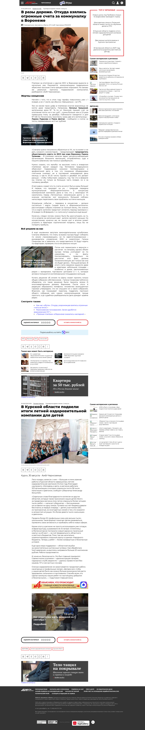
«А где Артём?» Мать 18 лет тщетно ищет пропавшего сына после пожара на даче (110, 443)
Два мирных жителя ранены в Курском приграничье (107, 41)
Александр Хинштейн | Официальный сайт (35, 465)
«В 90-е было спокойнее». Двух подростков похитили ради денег (110, 408)
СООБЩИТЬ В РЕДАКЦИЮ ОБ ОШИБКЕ (63, 693)
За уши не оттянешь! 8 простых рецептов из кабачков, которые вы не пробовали (111, 77)
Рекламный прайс (41, 689)
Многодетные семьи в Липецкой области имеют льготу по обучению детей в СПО (107, 24)
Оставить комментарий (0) (72, 322)
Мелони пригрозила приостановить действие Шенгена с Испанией (110, 109)
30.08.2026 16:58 (26, 403)
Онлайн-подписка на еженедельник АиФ (49, 691)
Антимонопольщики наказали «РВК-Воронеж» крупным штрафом (74, 355)
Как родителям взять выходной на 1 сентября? (54, 618)
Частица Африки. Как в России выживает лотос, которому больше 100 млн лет (110, 84)
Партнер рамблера (65, 722)
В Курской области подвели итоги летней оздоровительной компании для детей (107, 33)
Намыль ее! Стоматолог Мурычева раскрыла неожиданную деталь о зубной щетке (110, 415)
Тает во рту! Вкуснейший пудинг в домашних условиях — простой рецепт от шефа (110, 91)
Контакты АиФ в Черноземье (59, 689)
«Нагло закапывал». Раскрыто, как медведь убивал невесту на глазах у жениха (111, 429)
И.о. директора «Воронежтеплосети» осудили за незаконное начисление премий (41, 355)
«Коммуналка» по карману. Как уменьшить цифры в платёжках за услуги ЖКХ (41, 362)
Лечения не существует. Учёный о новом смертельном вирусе (110, 62)
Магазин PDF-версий (72, 691)
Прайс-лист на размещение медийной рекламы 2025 (101, 691)
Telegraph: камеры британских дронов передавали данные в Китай (110, 130)
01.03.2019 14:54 (26, 8)
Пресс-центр (90, 689)
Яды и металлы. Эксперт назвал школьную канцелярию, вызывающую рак (109, 70)
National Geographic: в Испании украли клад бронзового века (108, 116)
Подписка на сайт (77, 689)
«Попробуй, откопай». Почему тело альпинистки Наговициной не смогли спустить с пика (110, 98)
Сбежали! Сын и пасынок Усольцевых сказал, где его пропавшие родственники (111, 422)
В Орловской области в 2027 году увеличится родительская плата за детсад (107, 50)
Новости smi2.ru (28, 397)
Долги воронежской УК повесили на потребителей (75, 361)
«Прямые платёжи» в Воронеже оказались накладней (60, 314)
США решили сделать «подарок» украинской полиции (109, 123)
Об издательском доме (104, 689)
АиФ (22, 73)
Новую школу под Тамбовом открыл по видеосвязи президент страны (107, 16)
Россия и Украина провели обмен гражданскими (109, 137)
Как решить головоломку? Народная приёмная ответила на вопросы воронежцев (41, 369)
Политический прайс (42, 693)
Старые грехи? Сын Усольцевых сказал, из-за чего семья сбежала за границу (111, 436)
